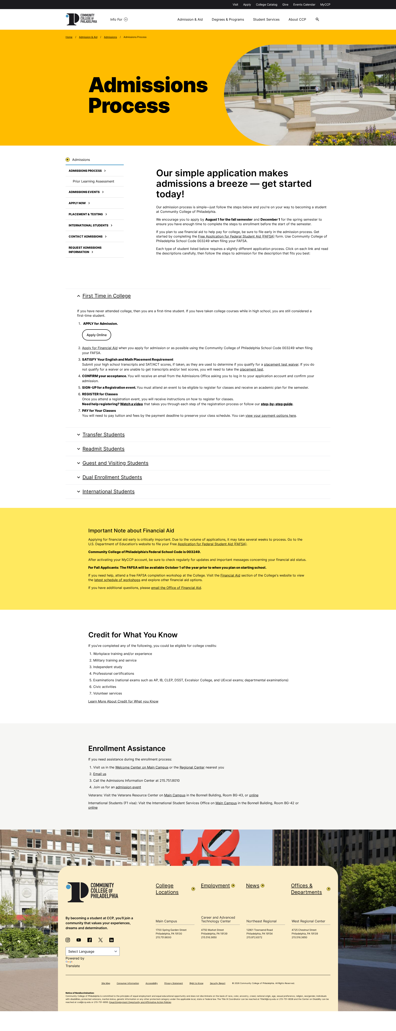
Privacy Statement (173, 983)
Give (285, 4)
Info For (116, 19)
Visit (235, 4)
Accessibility (152, 983)
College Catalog (266, 4)
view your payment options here (270, 415)
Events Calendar (304, 4)
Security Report (217, 983)
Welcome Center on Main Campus (141, 767)
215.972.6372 (254, 937)
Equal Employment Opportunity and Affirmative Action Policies (140, 1002)
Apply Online (97, 335)
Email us (99, 774)
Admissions (110, 37)
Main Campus (174, 795)
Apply (247, 4)
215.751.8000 (163, 937)
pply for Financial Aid (101, 348)
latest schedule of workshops (117, 580)
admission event (128, 787)
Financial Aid (230, 575)
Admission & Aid (190, 19)
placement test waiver (281, 364)
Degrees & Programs (228, 19)
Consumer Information (128, 983)
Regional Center (192, 767)
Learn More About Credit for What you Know (123, 701)
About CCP (297, 19)
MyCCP (325, 4)
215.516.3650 (209, 937)
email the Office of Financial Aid (176, 588)
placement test (251, 369)
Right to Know (196, 983)
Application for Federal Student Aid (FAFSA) (212, 544)
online (253, 795)
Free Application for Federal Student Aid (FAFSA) (236, 236)
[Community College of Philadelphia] (81, 19)
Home (69, 37)
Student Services (266, 19)
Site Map (105, 983)
